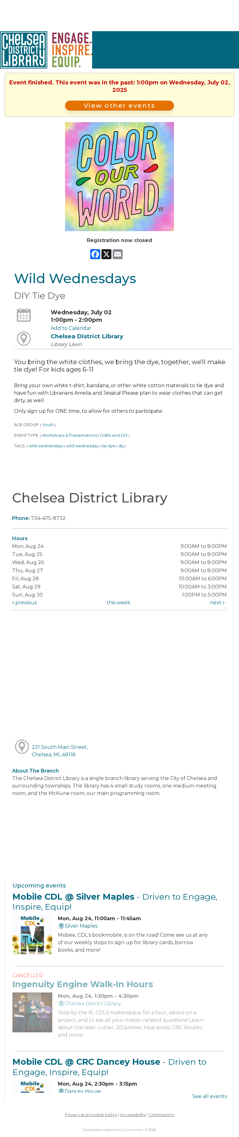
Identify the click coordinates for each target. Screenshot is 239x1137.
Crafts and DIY (114, 435)
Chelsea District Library (87, 336)
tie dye (108, 446)
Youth (48, 424)
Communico (161, 1114)
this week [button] (118, 603)
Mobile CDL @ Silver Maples (114, 902)
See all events (209, 1096)
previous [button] (25, 603)
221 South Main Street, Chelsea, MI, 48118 (60, 751)
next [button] (216, 603)
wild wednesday (82, 446)
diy (121, 446)
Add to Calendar (71, 328)
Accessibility (133, 1114)
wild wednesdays (46, 446)
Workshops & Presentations (69, 435)
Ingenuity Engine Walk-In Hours (82, 984)
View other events (120, 105)
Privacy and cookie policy (91, 1114)
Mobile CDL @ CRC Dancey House (109, 1067)
